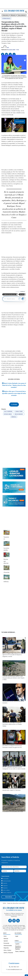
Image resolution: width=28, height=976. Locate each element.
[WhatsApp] (14, 54)
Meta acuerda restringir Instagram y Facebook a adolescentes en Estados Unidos (12, 724)
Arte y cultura (6, 890)
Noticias (6, 938)
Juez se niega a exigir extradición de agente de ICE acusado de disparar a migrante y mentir (12, 654)
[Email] (6, 54)
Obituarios (13, 15)
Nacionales (5, 878)
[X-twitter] (18, 920)
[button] (2, 11)
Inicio (5, 936)
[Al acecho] (7, 568)
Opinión (5, 883)
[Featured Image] (14, 744)
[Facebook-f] (10, 920)
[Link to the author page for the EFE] (5, 47)
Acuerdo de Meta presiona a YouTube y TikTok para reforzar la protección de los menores (13, 701)
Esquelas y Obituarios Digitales (18, 947)
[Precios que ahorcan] (7, 554)
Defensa (6, 581)
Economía (6, 943)
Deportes (5, 888)
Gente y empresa (7, 892)
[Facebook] (2, 54)
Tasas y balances (22, 15)
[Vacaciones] (7, 532)
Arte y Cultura (7, 950)
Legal (16, 936)
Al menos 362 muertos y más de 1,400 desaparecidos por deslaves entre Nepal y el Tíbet (13, 677)
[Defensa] (7, 577)
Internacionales (7, 881)
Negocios (5, 885)
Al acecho (6, 572)
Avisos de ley (6, 15)
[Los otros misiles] (7, 543)
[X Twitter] (10, 54)
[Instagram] (14, 920)
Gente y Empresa (8, 952)
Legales (17, 943)
